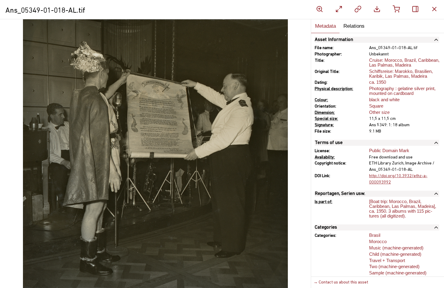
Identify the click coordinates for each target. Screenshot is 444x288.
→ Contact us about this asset (341, 282)
